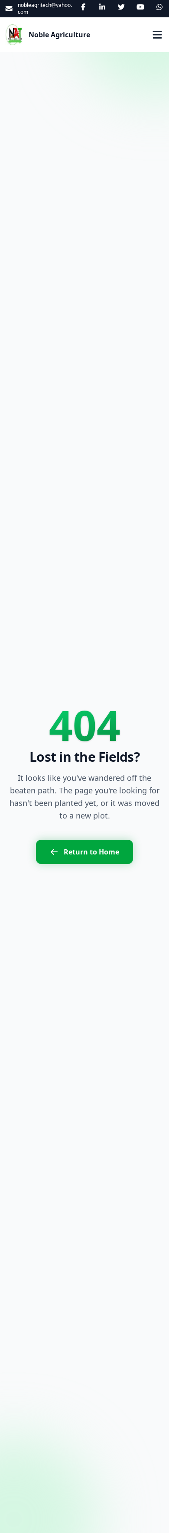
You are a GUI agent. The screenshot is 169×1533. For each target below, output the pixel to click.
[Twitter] (121, 7)
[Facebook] (83, 7)
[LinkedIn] (102, 7)
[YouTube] (140, 7)
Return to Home (91, 852)
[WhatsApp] (159, 7)
